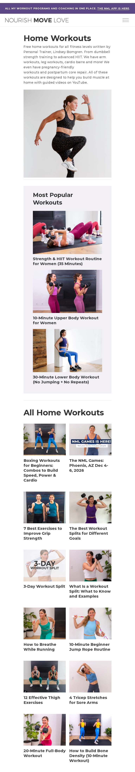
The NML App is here (113, 8)
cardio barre (75, 62)
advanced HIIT (70, 57)
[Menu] (125, 20)
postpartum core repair (67, 72)
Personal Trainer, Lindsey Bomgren (53, 52)
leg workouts (52, 62)
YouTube (80, 82)
